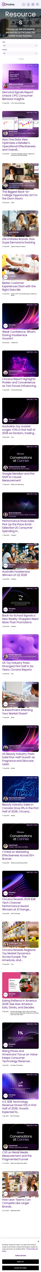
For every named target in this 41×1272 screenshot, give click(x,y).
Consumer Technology (16, 1065)
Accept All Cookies (20, 1268)
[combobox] (20, 46)
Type (3, 42)
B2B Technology (22, 155)
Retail (12, 295)
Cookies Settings (20, 1255)
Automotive (14, 155)
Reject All (20, 1261)
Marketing (13, 1210)
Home (12, 202)
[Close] (38, 1241)
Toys (12, 437)
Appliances (31, 154)
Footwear (23, 246)
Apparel (25, 154)
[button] (28, 4)
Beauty (18, 246)
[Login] (23, 4)
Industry (4, 49)
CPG (12, 103)
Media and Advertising (17, 484)
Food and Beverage (19, 103)
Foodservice (33, 294)
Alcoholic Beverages (17, 154)
